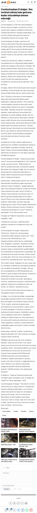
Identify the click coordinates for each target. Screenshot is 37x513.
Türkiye (4, 415)
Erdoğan (16, 411)
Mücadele (23, 411)
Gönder (6, 489)
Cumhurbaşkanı (6, 411)
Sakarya (31, 411)
